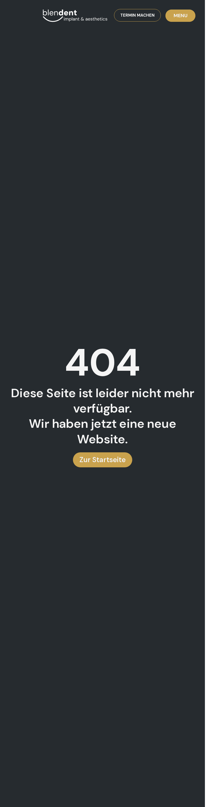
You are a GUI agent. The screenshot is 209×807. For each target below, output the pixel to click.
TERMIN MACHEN (137, 15)
